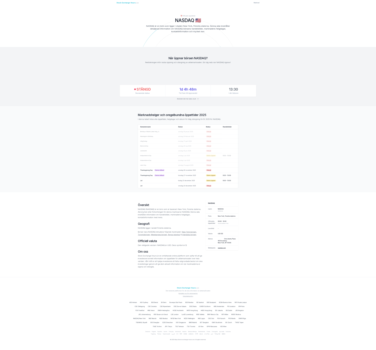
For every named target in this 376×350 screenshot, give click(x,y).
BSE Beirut (154, 302)
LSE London (175, 314)
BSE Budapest (211, 302)
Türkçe (159, 334)
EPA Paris (241, 306)
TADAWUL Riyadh (141, 322)
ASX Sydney (144, 302)
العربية (173, 334)
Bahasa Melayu (192, 331)
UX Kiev (201, 326)
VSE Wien (223, 326)
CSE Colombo (152, 306)
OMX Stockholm (217, 322)
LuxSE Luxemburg (187, 314)
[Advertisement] (188, 74)
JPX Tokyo (168, 326)
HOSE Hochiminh (178, 310)
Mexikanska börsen (159, 235)
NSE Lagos (201, 318)
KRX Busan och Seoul (161, 314)
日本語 (185, 334)
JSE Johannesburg (144, 314)
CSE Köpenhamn (165, 306)
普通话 (223, 334)
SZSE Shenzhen (167, 322)
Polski (208, 331)
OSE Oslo (211, 318)
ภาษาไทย (206, 334)
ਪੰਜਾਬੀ (196, 334)
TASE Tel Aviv (157, 326)
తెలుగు (201, 334)
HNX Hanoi (151, 310)
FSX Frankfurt (140, 310)
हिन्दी (181, 334)
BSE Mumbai (189, 302)
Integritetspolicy (188, 296)
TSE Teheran (179, 326)
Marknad (256, 3)
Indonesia (178, 331)
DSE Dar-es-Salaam (180, 306)
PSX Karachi (221, 318)
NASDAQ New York (139, 318)
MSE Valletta (200, 314)
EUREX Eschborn (205, 306)
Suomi (165, 331)
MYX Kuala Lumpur (241, 302)
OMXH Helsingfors (164, 310)
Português (215, 331)
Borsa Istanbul (174, 235)
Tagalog (153, 334)
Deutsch (147, 331)
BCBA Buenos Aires (225, 302)
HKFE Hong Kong (192, 310)
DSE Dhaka (193, 306)
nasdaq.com (222, 248)
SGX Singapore (181, 322)
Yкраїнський (166, 334)
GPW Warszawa (212, 326)
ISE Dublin (229, 310)
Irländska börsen (189, 235)
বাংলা (177, 334)
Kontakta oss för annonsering (188, 293)
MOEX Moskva (236, 314)
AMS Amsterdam (219, 306)
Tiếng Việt (217, 334)
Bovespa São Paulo (175, 302)
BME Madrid (193, 322)
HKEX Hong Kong (206, 310)
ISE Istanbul (200, 302)
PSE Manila (231, 318)
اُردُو (212, 334)
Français (171, 331)
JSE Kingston (239, 310)
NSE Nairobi (152, 318)
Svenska (228, 331)
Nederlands (201, 331)
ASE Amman (133, 302)
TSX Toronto (191, 326)
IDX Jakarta (219, 310)
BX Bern (163, 302)
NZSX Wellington (189, 318)
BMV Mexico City (212, 314)
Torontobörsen (144, 235)
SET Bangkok (204, 322)
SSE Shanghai (154, 322)
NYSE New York (176, 318)
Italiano (184, 331)
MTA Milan (225, 314)
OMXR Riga (242, 318)
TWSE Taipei (239, 322)
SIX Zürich (228, 322)
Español (159, 331)
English (154, 331)
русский (221, 331)
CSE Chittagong (140, 306)
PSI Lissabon (231, 306)
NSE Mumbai (164, 318)
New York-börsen (189, 232)
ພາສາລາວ (191, 334)
